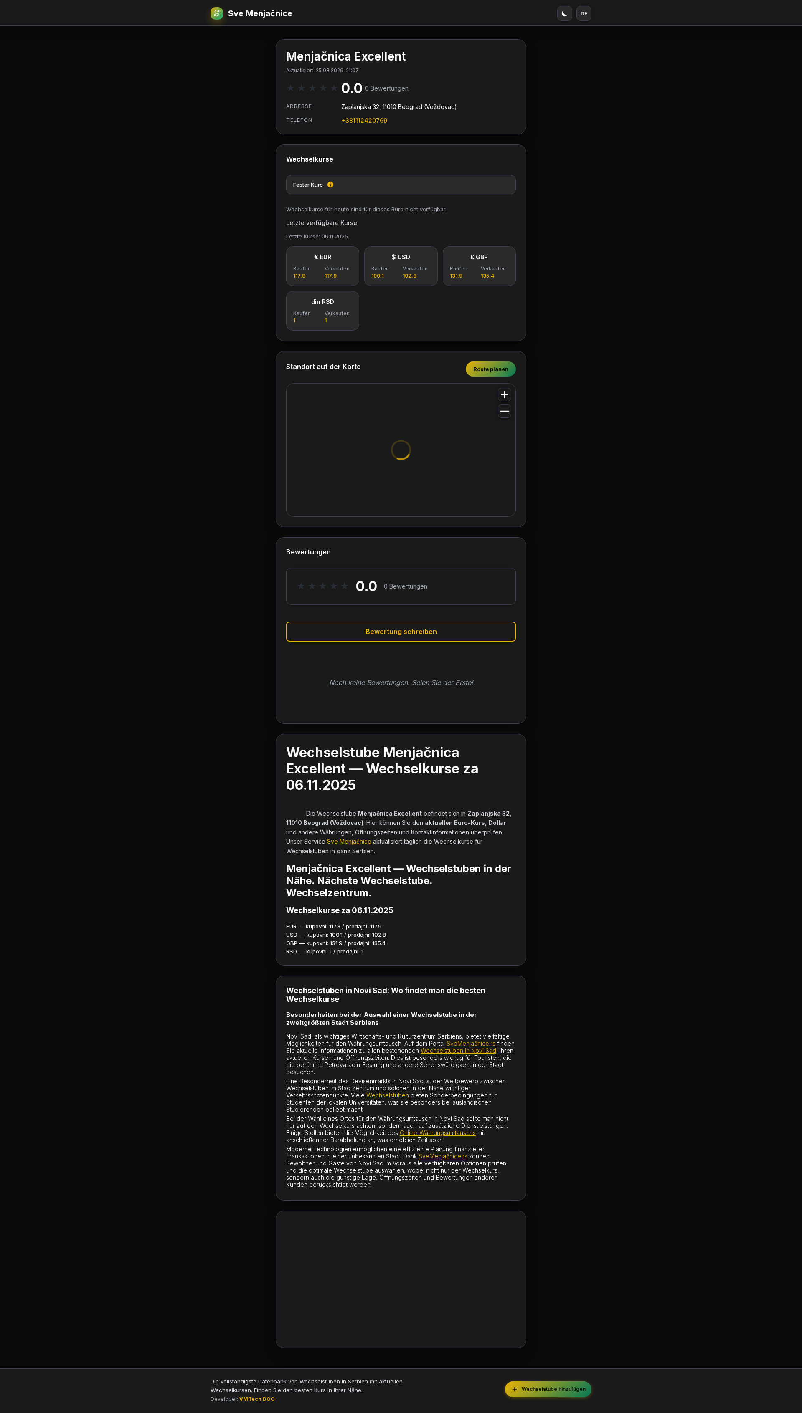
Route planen (490, 369)
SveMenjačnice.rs (471, 1043)
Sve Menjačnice (260, 13)
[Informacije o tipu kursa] (330, 184)
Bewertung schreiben (401, 631)
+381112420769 (364, 120)
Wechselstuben (387, 1095)
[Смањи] (504, 411)
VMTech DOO (257, 1399)
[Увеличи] (504, 394)
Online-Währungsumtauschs (438, 1132)
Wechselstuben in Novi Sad (458, 1050)
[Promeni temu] (564, 13)
